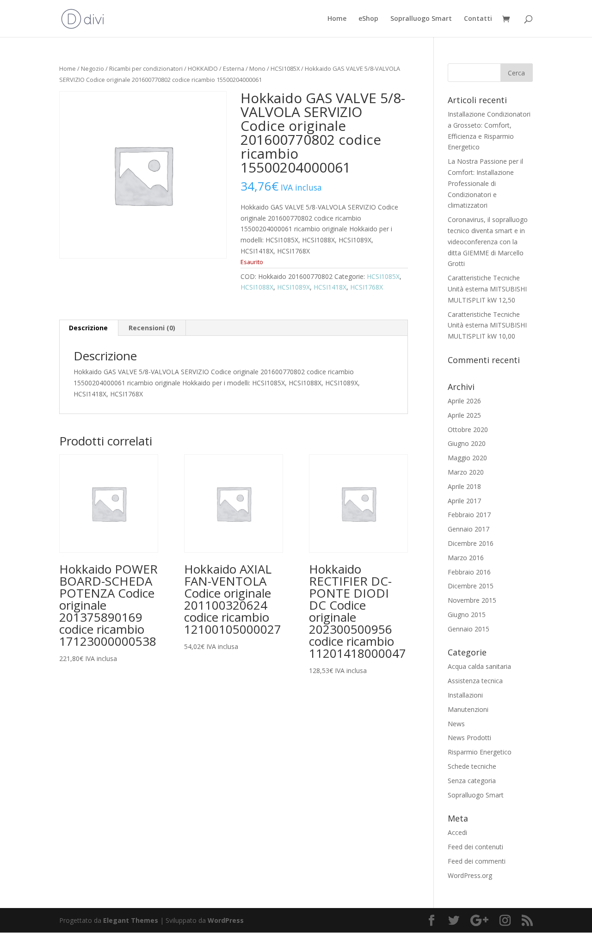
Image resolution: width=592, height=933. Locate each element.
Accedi (457, 832)
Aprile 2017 (464, 500)
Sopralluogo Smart (421, 19)
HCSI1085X (285, 68)
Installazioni (465, 695)
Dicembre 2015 (470, 585)
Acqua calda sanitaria (479, 666)
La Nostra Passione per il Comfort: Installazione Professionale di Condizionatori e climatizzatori (485, 183)
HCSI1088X (256, 287)
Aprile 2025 (464, 415)
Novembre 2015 (472, 600)
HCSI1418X (330, 287)
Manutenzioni (468, 709)
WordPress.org (470, 875)
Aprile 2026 (464, 400)
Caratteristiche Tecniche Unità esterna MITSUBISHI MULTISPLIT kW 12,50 (487, 288)
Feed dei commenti (477, 861)
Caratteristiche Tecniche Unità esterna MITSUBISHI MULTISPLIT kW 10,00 (487, 325)
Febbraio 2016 (469, 572)
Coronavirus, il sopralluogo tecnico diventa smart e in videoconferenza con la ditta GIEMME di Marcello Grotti (488, 241)
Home (336, 19)
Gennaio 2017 (468, 529)
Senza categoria (472, 780)
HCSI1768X (366, 287)
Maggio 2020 (467, 457)
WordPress (226, 920)
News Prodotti (469, 737)
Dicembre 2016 (470, 543)
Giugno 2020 (467, 443)
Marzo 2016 (466, 557)
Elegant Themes (130, 920)
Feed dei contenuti (475, 846)
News (456, 723)
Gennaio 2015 (468, 628)
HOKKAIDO (203, 68)
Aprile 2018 (464, 486)
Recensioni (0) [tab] (152, 327)
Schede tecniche (472, 766)
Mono (257, 68)
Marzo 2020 (466, 472)
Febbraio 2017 (469, 514)
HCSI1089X (293, 287)
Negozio (92, 68)
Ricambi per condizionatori (146, 68)
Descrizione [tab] (88, 327)
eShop (368, 19)
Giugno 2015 (467, 614)
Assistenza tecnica (475, 680)
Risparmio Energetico (480, 752)
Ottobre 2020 (468, 429)
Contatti (478, 19)
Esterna (233, 68)
